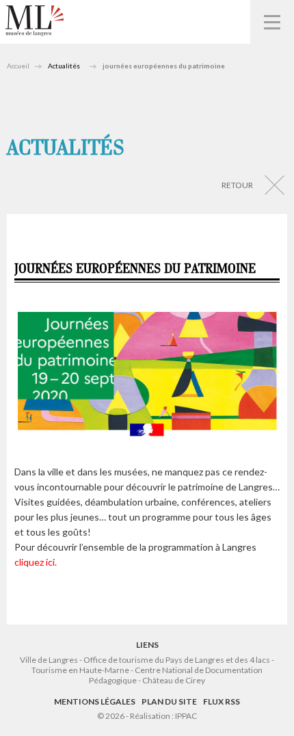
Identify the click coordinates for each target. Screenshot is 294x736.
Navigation (272, 22)
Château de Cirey (173, 680)
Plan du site (169, 701)
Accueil (18, 66)
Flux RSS (221, 701)
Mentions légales (94, 701)
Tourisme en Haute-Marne (80, 670)
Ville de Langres (49, 660)
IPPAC (186, 716)
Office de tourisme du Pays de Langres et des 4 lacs (177, 660)
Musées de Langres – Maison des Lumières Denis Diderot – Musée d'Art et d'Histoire (34, 20)
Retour (237, 185)
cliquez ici (34, 562)
